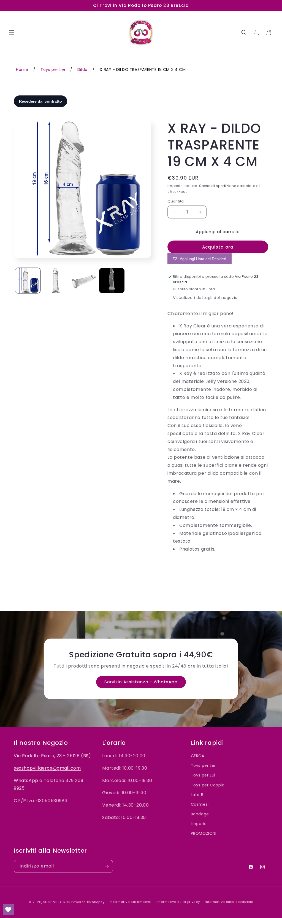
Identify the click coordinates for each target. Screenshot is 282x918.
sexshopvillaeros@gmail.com (47, 768)
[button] (12, 32)
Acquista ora (218, 247)
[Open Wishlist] (8, 909)
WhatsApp (26, 780)
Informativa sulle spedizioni (229, 902)
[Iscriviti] (107, 866)
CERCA (197, 756)
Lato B (197, 794)
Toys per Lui (203, 775)
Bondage (200, 814)
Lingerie (199, 823)
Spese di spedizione (217, 185)
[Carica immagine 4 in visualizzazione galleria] (111, 280)
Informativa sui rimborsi (130, 902)
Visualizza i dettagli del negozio (205, 297)
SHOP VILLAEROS (56, 902)
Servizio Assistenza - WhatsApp (141, 682)
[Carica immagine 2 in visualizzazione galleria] (56, 280)
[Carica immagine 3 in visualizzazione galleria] (83, 280)
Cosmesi (200, 804)
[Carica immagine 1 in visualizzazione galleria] (27, 280)
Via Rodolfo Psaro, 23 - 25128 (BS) (52, 755)
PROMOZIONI (203, 833)
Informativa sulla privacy (178, 902)
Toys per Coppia (208, 785)
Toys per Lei (203, 765)
